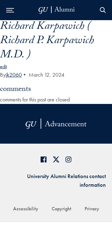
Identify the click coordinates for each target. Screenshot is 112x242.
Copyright (61, 208)
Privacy (92, 208)
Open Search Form (102, 10)
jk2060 (14, 74)
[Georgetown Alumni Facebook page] (43, 159)
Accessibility (25, 208)
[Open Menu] (10, 10)
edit (3, 66)
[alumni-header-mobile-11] (57, 10)
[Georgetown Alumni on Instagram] (68, 159)
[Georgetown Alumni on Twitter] (56, 159)
